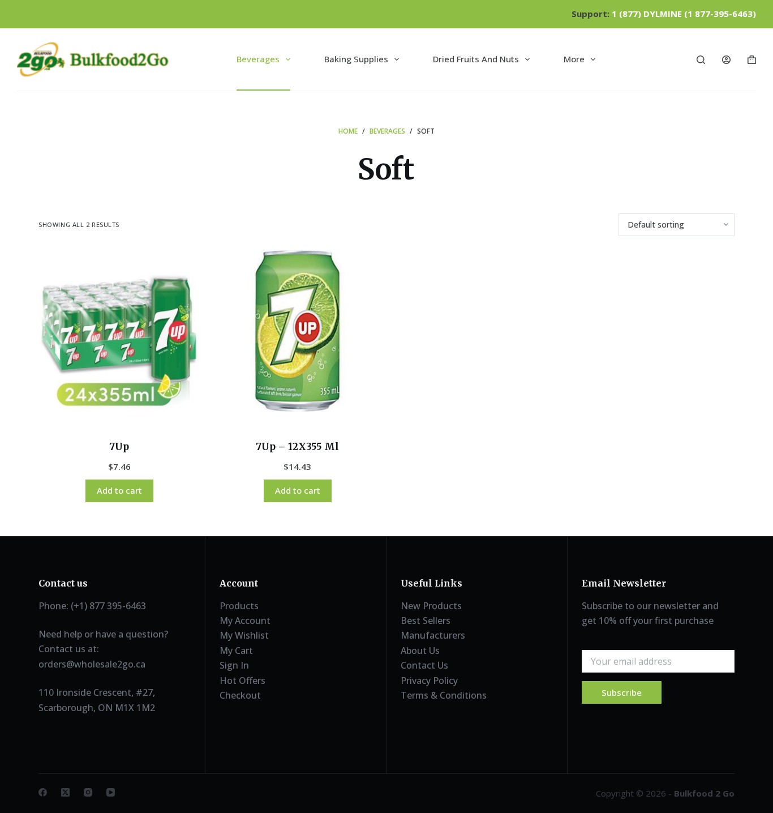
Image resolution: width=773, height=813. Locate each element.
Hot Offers (242, 680)
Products (239, 606)
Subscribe (622, 692)
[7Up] (119, 331)
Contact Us (424, 665)
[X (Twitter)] (65, 792)
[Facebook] (42, 792)
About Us (420, 650)
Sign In (234, 665)
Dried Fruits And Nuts (476, 59)
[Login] (726, 59)
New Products (431, 606)
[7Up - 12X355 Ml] (297, 331)
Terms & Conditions (444, 695)
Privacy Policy (429, 680)
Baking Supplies (356, 59)
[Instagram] (88, 792)
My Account (245, 620)
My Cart (236, 650)
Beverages (258, 59)
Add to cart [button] (119, 490)
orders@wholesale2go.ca (91, 664)
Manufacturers (433, 635)
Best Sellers (425, 620)
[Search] (701, 59)
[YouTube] (110, 792)
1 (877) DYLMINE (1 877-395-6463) (684, 13)
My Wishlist (244, 635)
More (574, 59)
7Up (119, 446)
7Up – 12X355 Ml (297, 446)
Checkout (240, 695)
